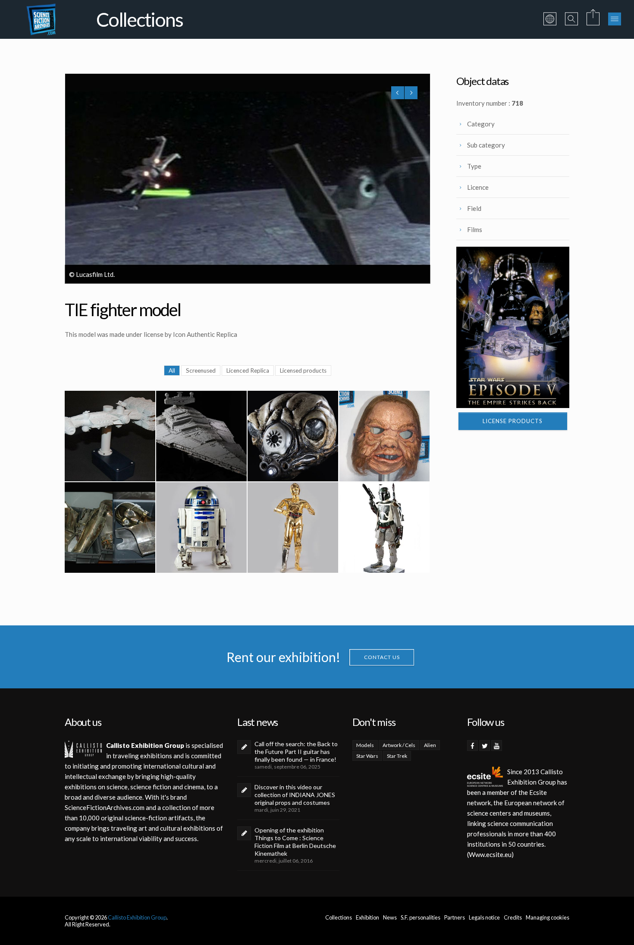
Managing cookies (547, 917)
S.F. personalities (420, 917)
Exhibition (367, 917)
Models (365, 745)
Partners (454, 917)
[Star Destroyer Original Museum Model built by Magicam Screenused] (201, 436)
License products (513, 421)
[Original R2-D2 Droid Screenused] (201, 527)
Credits (513, 917)
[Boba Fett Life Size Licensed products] (384, 527)
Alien (430, 745)
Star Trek (397, 756)
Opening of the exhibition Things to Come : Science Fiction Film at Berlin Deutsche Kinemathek (295, 841)
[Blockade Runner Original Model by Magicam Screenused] (110, 436)
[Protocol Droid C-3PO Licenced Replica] (293, 527)
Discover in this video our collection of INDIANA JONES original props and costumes (294, 794)
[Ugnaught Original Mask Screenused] (384, 436)
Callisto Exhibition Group (137, 917)
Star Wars (367, 756)
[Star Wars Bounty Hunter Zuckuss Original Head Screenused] (293, 436)
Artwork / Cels (399, 745)
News (390, 917)
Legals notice (484, 917)
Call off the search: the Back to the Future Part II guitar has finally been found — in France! (296, 751)
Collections (338, 917)
